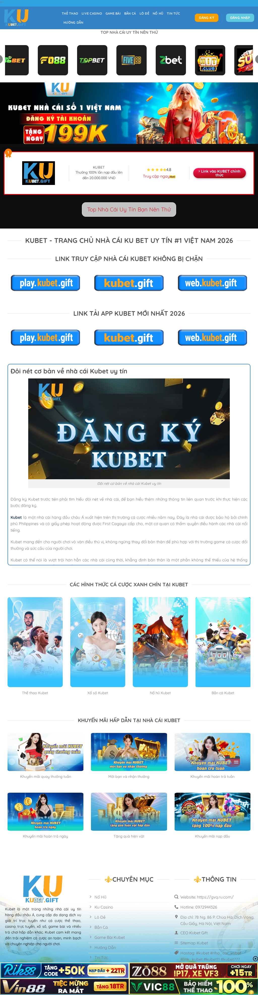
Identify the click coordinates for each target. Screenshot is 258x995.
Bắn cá (130, 13)
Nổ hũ (158, 13)
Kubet (16, 517)
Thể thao (70, 13)
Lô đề (144, 13)
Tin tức (173, 13)
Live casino (92, 13)
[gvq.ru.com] (29, 18)
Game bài (113, 13)
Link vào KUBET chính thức (220, 173)
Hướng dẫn (73, 22)
